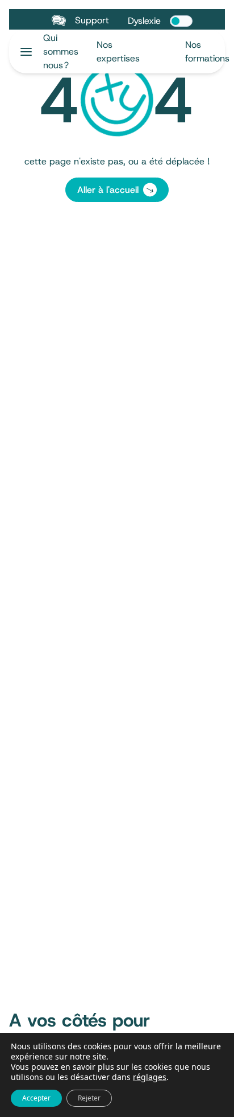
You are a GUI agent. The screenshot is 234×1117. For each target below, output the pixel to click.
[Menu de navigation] (26, 51)
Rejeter (89, 1098)
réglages (149, 1077)
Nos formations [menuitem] (207, 51)
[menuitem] (132, 51)
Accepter (36, 1098)
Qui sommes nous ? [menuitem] (60, 51)
